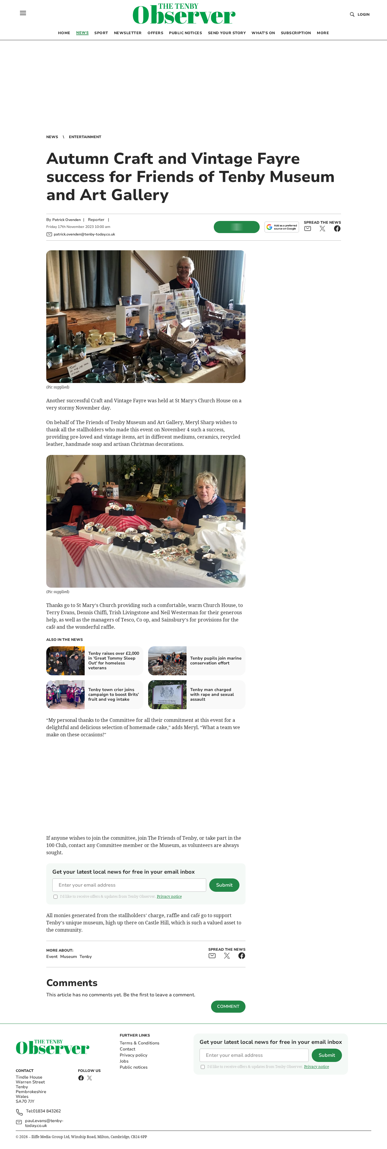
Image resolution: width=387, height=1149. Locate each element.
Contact (127, 1049)
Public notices (134, 1067)
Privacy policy (133, 1055)
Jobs (124, 1061)
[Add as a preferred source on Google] (282, 227)
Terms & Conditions (139, 1043)
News (52, 137)
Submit (224, 885)
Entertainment (85, 137)
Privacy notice (169, 896)
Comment (228, 1006)
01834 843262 (47, 1111)
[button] (23, 13)
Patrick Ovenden (66, 219)
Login (363, 14)
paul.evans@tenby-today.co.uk (44, 1123)
